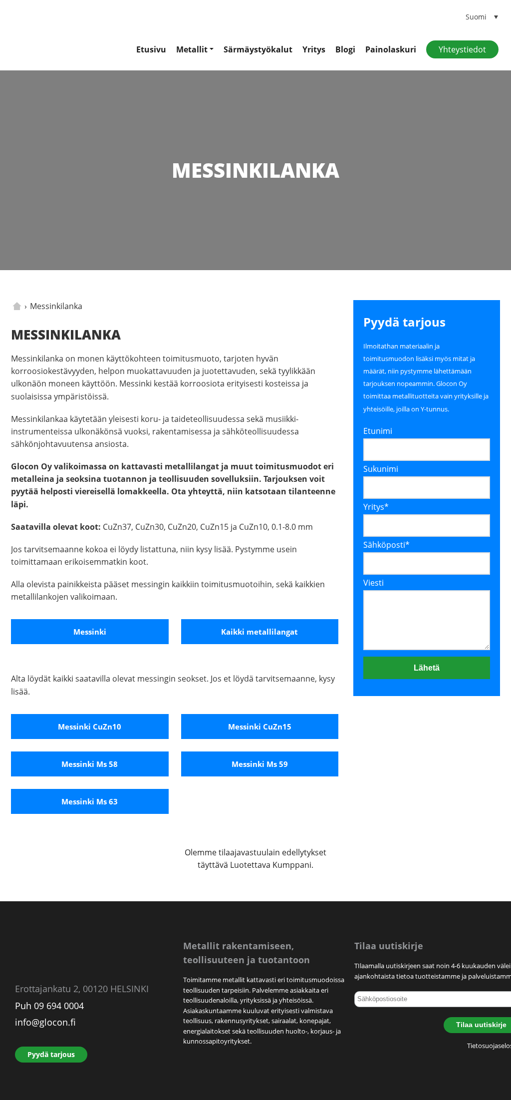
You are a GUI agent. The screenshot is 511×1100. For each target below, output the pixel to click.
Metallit (192, 49)
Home (16, 306)
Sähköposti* (386, 544)
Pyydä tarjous (51, 1054)
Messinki (89, 632)
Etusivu (151, 49)
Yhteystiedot (462, 49)
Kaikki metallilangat (259, 632)
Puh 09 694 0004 (49, 1006)
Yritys (313, 49)
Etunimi (377, 430)
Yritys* (376, 506)
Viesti (373, 582)
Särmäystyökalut (258, 49)
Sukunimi (380, 468)
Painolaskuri (390, 49)
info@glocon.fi (45, 1022)
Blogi (345, 49)
